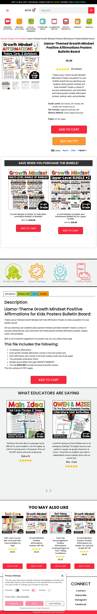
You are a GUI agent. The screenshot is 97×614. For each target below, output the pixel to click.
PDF (77, 110)
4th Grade (75, 103)
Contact (81, 590)
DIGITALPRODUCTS (65, 28)
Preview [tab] (43, 294)
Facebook (80, 604)
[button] (7, 10)
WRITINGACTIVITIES (19, 28)
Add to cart (69, 129)
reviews (76, 68)
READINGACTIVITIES (7, 28)
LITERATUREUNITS (42, 28)
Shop (11, 38)
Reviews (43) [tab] (24, 294)
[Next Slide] (50, 490)
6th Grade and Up (67, 106)
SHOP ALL (89, 27)
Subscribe (80, 595)
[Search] (91, 10)
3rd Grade (20, 38)
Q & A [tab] (35, 294)
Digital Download (67, 110)
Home (4, 38)
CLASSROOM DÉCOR (54, 28)
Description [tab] (10, 294)
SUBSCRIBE (79, 2)
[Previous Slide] (46, 490)
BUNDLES (77, 27)
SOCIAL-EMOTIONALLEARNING (31, 29)
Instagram (81, 599)
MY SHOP (55, 2)
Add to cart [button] (28, 228)
